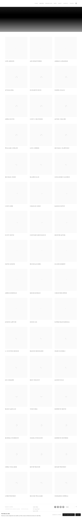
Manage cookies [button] (57, 514)
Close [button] (55, 251)
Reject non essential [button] (68, 514)
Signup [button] (29, 269)
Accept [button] (78, 514)
